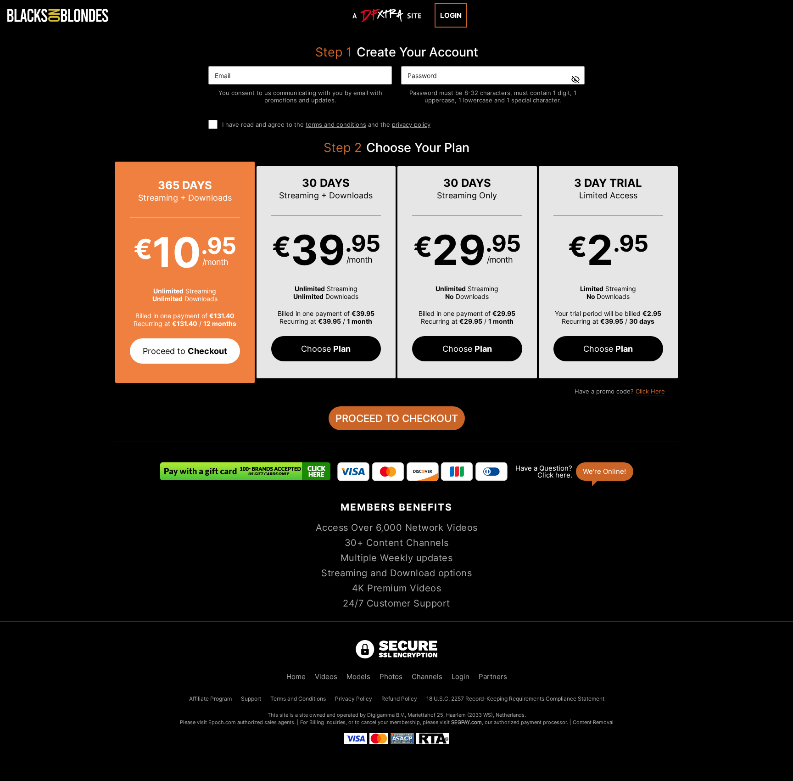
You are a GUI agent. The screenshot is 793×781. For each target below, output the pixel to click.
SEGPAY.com (466, 722)
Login (451, 15)
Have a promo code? (620, 391)
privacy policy (411, 124)
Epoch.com (222, 722)
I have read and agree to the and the (326, 124)
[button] (185, 272)
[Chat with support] (573, 471)
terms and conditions (336, 124)
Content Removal (593, 722)
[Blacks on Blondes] (57, 15)
